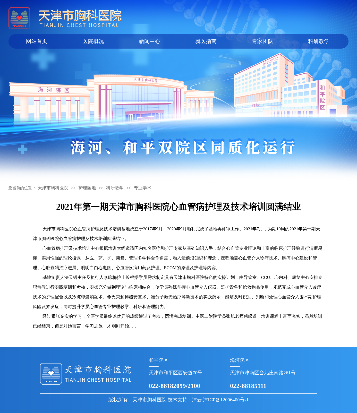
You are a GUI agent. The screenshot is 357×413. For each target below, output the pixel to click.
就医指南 (206, 41)
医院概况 (93, 41)
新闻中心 (149, 41)
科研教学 (319, 41)
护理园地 (87, 187)
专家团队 (262, 41)
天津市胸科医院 (53, 187)
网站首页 (36, 41)
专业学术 (142, 187)
